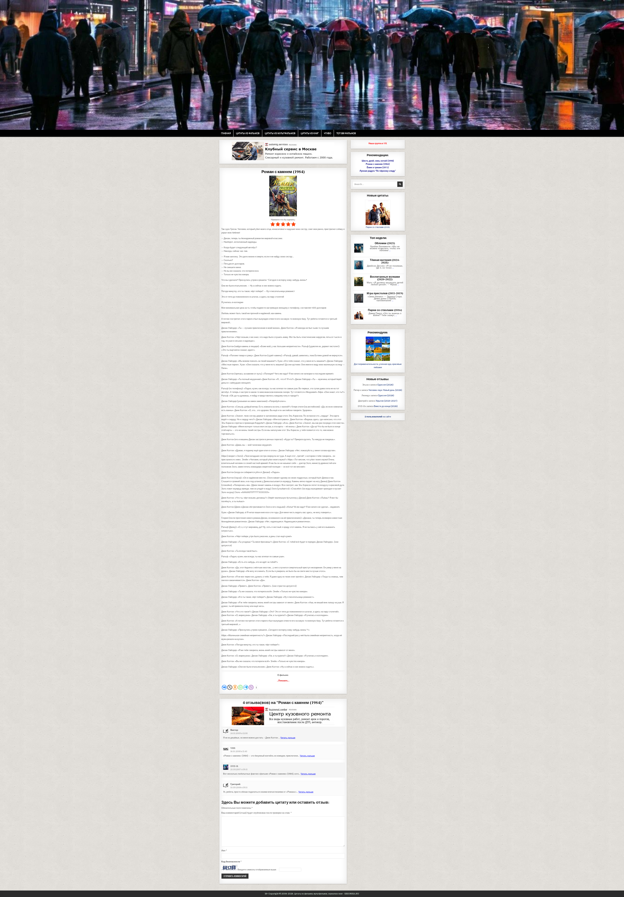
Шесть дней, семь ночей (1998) (378, 161)
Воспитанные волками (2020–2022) (385, 278)
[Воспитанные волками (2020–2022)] (359, 287)
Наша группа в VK (378, 143)
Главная (226, 133)
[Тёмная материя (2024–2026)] (359, 270)
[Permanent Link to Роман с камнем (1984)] (283, 196)
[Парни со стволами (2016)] (359, 320)
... (389, 250)
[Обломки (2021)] (359, 253)
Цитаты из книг (310, 133)
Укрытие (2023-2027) (386, 401)
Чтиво (327, 133)
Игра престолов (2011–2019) (385, 293)
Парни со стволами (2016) (378, 227)
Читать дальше (287, 737)
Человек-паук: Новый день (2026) (385, 390)
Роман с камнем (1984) (283, 171)
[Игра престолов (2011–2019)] (359, 303)
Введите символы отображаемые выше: (257, 869)
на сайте (378, 416)
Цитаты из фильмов (248, 133)
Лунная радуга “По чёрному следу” (378, 171)
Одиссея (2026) (385, 385)
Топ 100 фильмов (346, 133)
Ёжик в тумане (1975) (378, 167)
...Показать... (283, 680)
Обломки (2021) (385, 243)
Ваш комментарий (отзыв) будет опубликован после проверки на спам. (256, 813)
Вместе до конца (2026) (386, 406)
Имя (224, 850)
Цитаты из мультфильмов (280, 133)
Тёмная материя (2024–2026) (385, 261)
